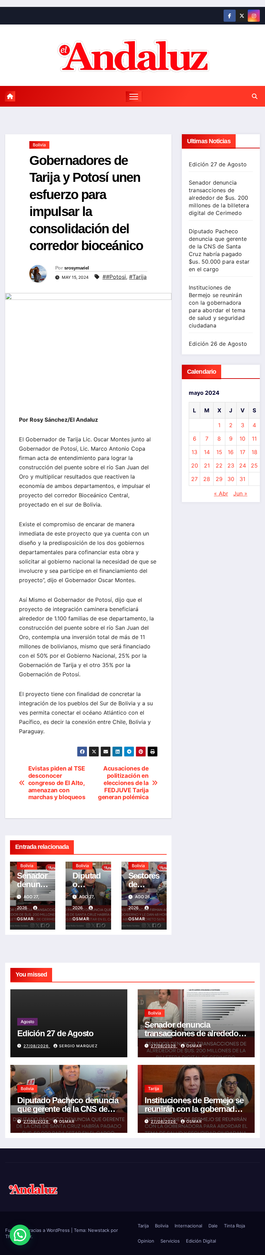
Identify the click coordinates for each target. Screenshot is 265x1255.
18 (254, 452)
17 (242, 452)
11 (254, 438)
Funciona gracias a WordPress (38, 1230)
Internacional (188, 1225)
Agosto (27, 1021)
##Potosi (114, 276)
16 (231, 452)
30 (230, 478)
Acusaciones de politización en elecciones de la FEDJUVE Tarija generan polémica (123, 783)
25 (254, 465)
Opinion (146, 1241)
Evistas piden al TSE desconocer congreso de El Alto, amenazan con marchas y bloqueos (57, 783)
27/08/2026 (36, 1045)
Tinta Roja (234, 1225)
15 (219, 452)
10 (242, 438)
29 (219, 478)
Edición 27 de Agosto (218, 164)
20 (194, 465)
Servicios (170, 1241)
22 (219, 465)
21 (207, 465)
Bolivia (39, 144)
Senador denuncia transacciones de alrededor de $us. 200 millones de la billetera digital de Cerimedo (219, 197)
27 (194, 478)
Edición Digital (201, 1241)
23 (230, 465)
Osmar (194, 1045)
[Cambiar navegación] (133, 96)
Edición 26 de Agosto (218, 343)
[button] (254, 96)
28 (206, 478)
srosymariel (76, 268)
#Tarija (138, 276)
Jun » (240, 493)
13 (194, 452)
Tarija (153, 1088)
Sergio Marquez (78, 1045)
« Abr (221, 493)
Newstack (98, 1230)
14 (207, 452)
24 (242, 465)
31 (242, 478)
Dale (213, 1225)
